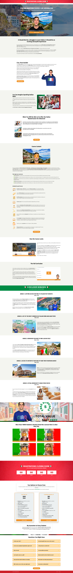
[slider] (37, 29)
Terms (57, 571)
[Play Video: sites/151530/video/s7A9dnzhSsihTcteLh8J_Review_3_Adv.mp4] (24, 449)
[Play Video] (23, 163)
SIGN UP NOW (36, 32)
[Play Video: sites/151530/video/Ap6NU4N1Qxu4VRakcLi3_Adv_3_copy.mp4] (24, 248)
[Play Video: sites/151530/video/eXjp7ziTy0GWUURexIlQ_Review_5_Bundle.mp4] (24, 434)
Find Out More (20, 81)
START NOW (36, 139)
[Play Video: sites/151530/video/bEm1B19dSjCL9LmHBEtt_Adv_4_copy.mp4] (48, 273)
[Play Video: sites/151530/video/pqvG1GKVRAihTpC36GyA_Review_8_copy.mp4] (48, 449)
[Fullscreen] (49, 163)
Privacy (59, 571)
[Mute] (51, 29)
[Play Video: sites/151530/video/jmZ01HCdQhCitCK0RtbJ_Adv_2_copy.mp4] (36, 156)
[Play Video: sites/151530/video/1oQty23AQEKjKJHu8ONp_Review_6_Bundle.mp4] (48, 434)
